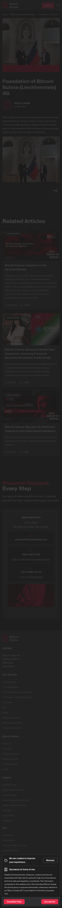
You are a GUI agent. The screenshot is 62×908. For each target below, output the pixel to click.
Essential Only (14, 901)
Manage (50, 860)
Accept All (49, 901)
